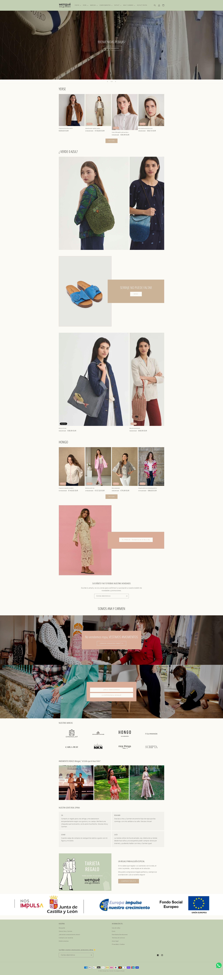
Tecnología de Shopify (119, 971)
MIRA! (136, 294)
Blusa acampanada (116, 488)
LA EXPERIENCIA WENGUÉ (111, 695)
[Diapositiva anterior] (107, 81)
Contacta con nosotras (66, 938)
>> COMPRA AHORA (111, 48)
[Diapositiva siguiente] (115, 81)
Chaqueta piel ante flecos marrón (66, 128)
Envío (113, 931)
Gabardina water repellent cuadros (92, 128)
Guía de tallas (116, 928)
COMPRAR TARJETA (128, 881)
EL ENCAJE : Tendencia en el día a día (136, 540)
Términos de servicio (118, 938)
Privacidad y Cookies (118, 944)
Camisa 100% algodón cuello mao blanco (120, 132)
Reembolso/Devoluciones (120, 934)
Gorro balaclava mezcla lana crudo (145, 128)
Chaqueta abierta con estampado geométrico (147, 488)
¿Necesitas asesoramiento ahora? (69, 934)
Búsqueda (62, 928)
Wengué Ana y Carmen (108, 971)
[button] (78, 5)
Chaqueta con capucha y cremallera (66, 488)
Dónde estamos (64, 941)
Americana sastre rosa (89, 488)
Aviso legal (115, 941)
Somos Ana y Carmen (65, 931)
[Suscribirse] (126, 596)
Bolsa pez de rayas (62, 428)
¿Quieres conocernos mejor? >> (111, 643)
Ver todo (111, 141)
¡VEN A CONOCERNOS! (111, 690)
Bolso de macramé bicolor (135, 428)
